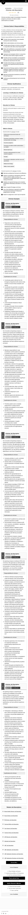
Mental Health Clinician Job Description (12, 811)
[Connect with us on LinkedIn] (5, 913)
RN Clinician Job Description (10, 820)
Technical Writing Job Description (11, 824)
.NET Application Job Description (11, 849)
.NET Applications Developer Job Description (14, 858)
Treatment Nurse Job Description (11, 832)
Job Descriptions (8, 8)
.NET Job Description (8, 845)
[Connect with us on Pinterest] (3, 913)
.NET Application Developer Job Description (13, 853)
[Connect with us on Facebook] (1, 913)
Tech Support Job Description (10, 828)
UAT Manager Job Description (10, 837)
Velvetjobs (3, 2)
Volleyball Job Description (9, 841)
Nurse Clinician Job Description (11, 815)
